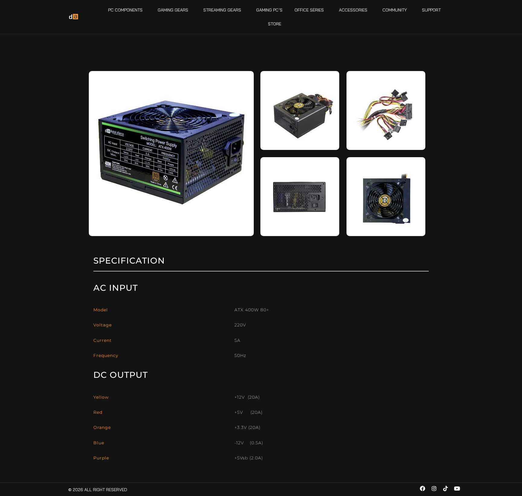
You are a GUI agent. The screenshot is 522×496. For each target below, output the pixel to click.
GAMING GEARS (173, 10)
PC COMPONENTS (125, 10)
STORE (274, 24)
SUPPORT (431, 10)
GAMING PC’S (269, 10)
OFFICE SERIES (309, 10)
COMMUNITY (394, 10)
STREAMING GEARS (222, 10)
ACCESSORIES (353, 10)
